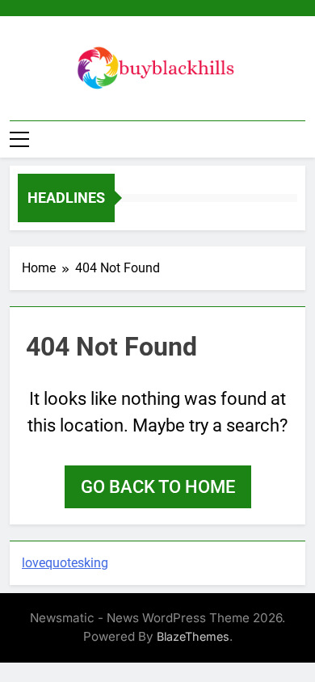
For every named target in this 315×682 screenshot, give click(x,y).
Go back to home (158, 487)
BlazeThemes (193, 636)
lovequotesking (65, 562)
